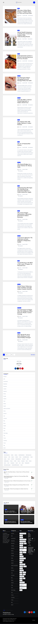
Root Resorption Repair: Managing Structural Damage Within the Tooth (24, 79)
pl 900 (25, 566)
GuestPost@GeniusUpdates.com (8, 621)
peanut (21, 566)
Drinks (5, 393)
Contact (33, 620)
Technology (6, 433)
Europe (5, 396)
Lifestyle (5, 418)
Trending (5, 440)
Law (18, 30)
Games (5, 403)
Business (19, 307)
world (21, 590)
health (25, 552)
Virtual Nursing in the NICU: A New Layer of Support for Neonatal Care (25, 264)
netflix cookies (22, 564)
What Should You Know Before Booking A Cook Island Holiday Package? (24, 336)
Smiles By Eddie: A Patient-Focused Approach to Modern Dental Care (24, 101)
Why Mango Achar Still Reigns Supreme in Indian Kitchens (24, 123)
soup (21, 572)
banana (21, 537)
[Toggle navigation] (3, 2)
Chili (25, 543)
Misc (4, 420)
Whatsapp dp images (22, 585)
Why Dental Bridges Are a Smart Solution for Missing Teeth (24, 166)
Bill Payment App (22, 541)
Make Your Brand (22, 558)
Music (5, 423)
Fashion (5, 398)
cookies (21, 547)
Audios (21, 535)
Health (19, 75)
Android (5, 376)
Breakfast (13, 540)
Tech (18, 210)
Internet (5, 413)
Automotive (6, 381)
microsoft (21, 560)
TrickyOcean (7, 613)
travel (21, 578)
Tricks (12, 599)
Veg (4, 445)
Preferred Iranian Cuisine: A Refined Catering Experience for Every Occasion (25, 57)
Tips (18, 8)
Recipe (21, 568)
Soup (4, 428)
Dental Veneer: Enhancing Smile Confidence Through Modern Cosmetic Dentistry (24, 288)
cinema (21, 545)
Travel (19, 332)
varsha (20, 15)
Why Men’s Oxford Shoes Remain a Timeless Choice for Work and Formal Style (24, 12)
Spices (24, 572)
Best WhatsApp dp (23, 539)
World (5, 447)
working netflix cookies (22, 588)
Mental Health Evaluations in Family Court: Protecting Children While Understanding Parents (30, 550)
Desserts (5, 391)
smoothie (21, 570)
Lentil (21, 554)
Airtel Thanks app (23, 533)
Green (21, 552)
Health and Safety (7, 408)
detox (25, 547)
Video (21, 580)
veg (24, 578)
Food (18, 53)
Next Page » (33, 354)
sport (21, 574)
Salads (5, 425)
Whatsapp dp (22, 582)
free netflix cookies (22, 550)
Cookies (5, 388)
